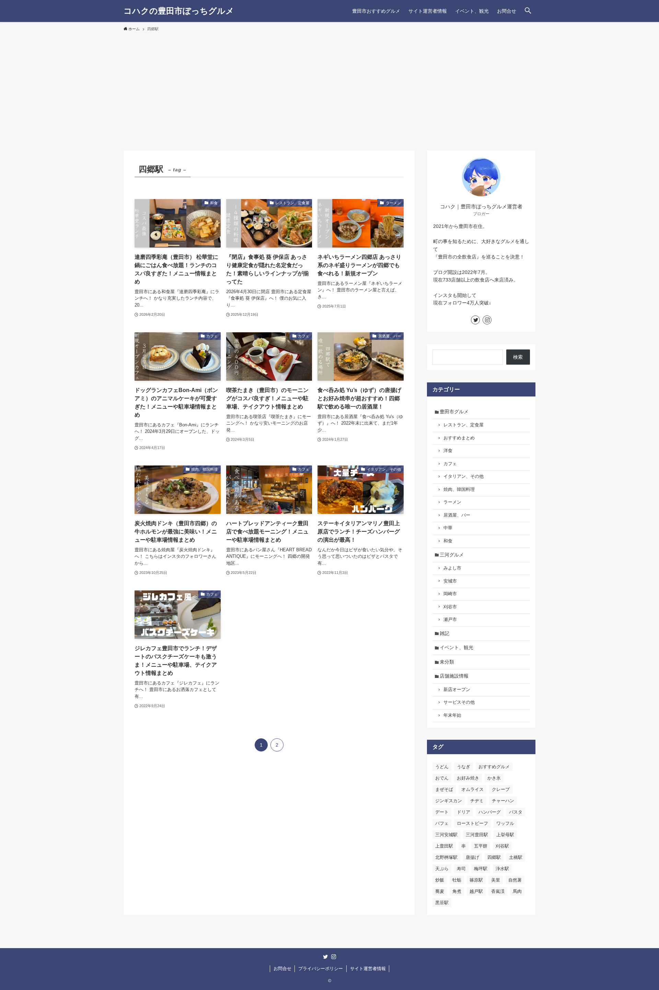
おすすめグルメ (494, 766)
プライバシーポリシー (320, 968)
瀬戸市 (450, 619)
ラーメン (452, 502)
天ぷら (442, 868)
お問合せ (282, 968)
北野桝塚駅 (446, 857)
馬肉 (517, 891)
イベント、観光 (456, 647)
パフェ (442, 823)
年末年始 (452, 715)
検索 (518, 357)
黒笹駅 (442, 902)
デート (442, 812)
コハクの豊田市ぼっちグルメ (179, 11)
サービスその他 (459, 702)
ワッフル (505, 823)
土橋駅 (515, 857)
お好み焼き (468, 778)
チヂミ (477, 800)
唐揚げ (472, 857)
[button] (527, 11)
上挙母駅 (505, 834)
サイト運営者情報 (368, 968)
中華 (447, 528)
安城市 (450, 581)
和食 (447, 541)
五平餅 (480, 846)
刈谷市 (450, 607)
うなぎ (463, 766)
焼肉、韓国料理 (459, 489)
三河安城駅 (446, 834)
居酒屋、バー (456, 515)
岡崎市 (450, 593)
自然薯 (515, 880)
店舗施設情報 (454, 676)
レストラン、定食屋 (463, 425)
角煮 (456, 891)
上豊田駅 (444, 846)
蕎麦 (439, 891)
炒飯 (439, 880)
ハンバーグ (489, 812)
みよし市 (452, 568)
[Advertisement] (329, 88)
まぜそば (444, 789)
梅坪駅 (480, 868)
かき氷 (494, 778)
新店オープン (456, 689)
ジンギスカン (448, 800)
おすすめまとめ (459, 438)
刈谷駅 (502, 846)
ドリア (463, 812)
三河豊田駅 (477, 834)
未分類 (447, 662)
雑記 (444, 633)
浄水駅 (502, 868)
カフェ (450, 463)
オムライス (472, 789)
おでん (442, 778)
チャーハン (503, 800)
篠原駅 (476, 880)
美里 (495, 880)
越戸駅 (476, 891)
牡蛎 (456, 880)
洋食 (447, 450)
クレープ (501, 789)
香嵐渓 (498, 891)
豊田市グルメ (454, 411)
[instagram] (487, 319)
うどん (442, 766)
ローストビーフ (472, 823)
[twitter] (475, 319)
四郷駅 (494, 857)
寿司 (461, 868)
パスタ (515, 812)
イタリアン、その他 (463, 476)
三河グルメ (452, 554)
